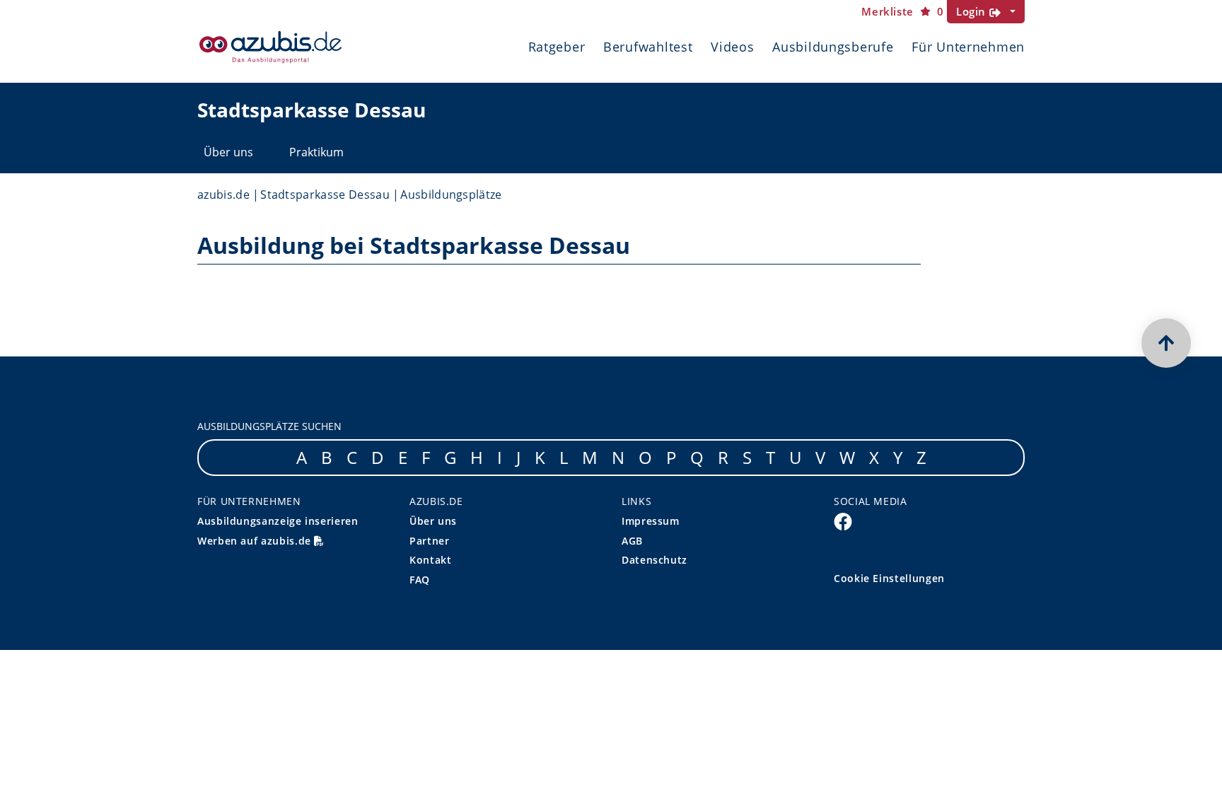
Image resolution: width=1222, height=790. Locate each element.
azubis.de (223, 194)
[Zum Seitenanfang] (1166, 343)
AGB (632, 540)
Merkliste (902, 11)
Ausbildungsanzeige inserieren (278, 521)
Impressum (651, 521)
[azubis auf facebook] (843, 521)
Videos (732, 46)
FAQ (419, 579)
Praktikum (316, 152)
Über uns (228, 152)
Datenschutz (654, 560)
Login (972, 11)
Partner (429, 540)
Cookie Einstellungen (889, 578)
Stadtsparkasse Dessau (325, 194)
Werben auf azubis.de (255, 540)
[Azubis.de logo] (270, 47)
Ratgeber (557, 46)
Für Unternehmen (968, 46)
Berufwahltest (647, 46)
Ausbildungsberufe (832, 46)
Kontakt (430, 560)
